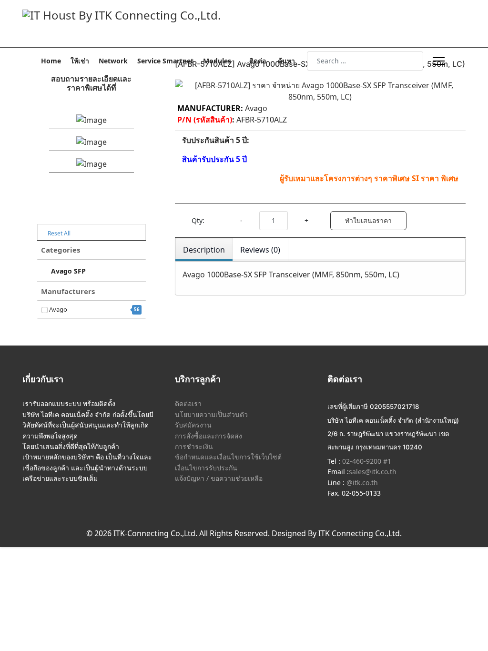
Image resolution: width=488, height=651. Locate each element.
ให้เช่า (80, 60)
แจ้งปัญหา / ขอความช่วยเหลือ (219, 478)
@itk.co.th (361, 482)
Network (113, 60)
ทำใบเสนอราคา (368, 220)
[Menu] (439, 61)
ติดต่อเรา (188, 403)
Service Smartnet (165, 60)
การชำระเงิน (194, 446)
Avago (94, 309)
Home (51, 60)
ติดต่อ (257, 60)
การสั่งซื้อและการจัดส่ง (208, 435)
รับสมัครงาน (193, 424)
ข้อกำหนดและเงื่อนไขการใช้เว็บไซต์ (228, 456)
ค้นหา (286, 60)
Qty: (198, 220)
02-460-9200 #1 (365, 461)
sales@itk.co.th (372, 471)
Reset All (58, 233)
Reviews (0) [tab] (260, 249)
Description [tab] (204, 249)
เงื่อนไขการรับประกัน (206, 467)
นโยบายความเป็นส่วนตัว (211, 414)
